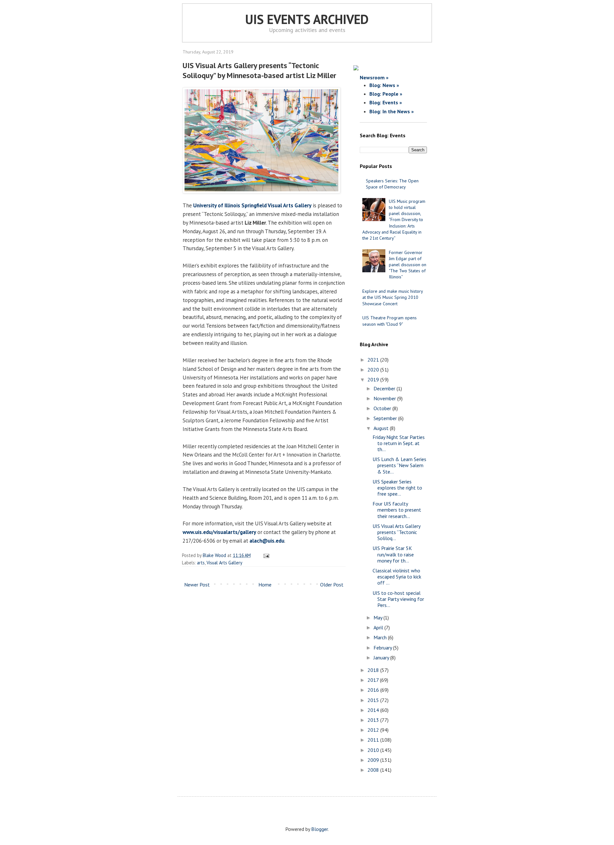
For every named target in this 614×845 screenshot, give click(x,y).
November (385, 398)
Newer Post (197, 584)
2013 (373, 720)
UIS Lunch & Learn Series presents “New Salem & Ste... (399, 465)
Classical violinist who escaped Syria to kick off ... (397, 576)
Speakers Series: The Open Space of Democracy (392, 184)
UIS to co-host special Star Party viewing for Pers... (398, 599)
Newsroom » (374, 77)
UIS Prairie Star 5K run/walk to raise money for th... (393, 554)
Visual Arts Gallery (224, 563)
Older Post (331, 584)
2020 (373, 369)
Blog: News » (384, 85)
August (382, 428)
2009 (373, 760)
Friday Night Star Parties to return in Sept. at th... (399, 443)
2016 (373, 690)
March (381, 637)
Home (265, 584)
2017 (373, 680)
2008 (373, 770)
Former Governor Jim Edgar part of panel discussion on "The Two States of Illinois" (407, 265)
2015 (373, 700)
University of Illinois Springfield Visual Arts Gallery (252, 205)
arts (201, 563)
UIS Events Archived (307, 19)
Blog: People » (385, 94)
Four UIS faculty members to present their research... (397, 509)
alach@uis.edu (266, 540)
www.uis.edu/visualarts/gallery (219, 532)
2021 (373, 359)
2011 (373, 740)
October (383, 408)
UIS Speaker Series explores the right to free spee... (397, 487)
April (379, 627)
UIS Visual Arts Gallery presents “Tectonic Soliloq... (396, 532)
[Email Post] (265, 555)
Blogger (319, 829)
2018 (373, 670)
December (385, 388)
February (383, 647)
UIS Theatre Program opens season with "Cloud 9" (389, 321)
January (382, 657)
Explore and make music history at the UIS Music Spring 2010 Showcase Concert (392, 297)
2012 (373, 730)
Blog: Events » (385, 102)
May (378, 617)
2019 (373, 379)
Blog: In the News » (391, 111)
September (386, 418)
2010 (373, 750)
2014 (373, 710)
